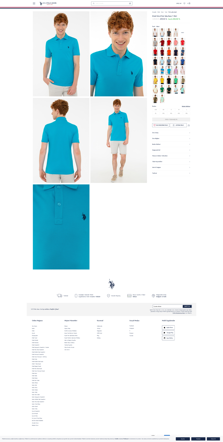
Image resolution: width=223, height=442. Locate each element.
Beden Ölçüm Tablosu (69, 342)
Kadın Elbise (35, 383)
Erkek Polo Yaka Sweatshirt (38, 350)
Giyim (162, 12)
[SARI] (155, 80)
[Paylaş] (189, 125)
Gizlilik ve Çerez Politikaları (70, 331)
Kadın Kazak (35, 406)
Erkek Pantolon (35, 342)
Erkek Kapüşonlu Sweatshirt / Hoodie (40, 347)
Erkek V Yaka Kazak (36, 364)
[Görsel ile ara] (130, 3)
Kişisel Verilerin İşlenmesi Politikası (72, 338)
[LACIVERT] (176, 51)
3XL (171, 113)
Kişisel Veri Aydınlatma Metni (71, 335)
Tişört (166, 12)
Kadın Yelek (34, 392)
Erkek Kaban (35, 378)
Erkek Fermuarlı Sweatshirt (38, 354)
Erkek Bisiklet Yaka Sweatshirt (38, 352)
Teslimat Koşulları (68, 345)
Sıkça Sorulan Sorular (69, 347)
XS (163, 109)
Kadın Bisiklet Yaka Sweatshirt (38, 399)
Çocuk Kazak (35, 413)
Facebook (132, 325)
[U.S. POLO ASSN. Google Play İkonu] (176, 333)
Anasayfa (154, 12)
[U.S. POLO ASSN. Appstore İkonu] (176, 327)
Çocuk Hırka (34, 416)
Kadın (33, 328)
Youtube (131, 335)
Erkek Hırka (34, 359)
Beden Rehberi (186, 106)
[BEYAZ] (155, 32)
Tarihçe (98, 328)
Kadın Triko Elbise (36, 404)
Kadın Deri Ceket (36, 394)
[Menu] (34, 3)
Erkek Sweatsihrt (35, 345)
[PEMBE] (182, 70)
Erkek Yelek (34, 376)
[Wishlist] (184, 3)
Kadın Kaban (35, 390)
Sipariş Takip (67, 328)
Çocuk (33, 333)
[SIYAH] (169, 80)
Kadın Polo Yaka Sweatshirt (38, 402)
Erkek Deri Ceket (35, 380)
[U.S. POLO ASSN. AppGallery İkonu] (176, 338)
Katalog (98, 338)
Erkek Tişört (34, 338)
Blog (98, 335)
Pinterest (131, 333)
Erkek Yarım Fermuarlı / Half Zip (39, 357)
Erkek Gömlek (35, 340)
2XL (163, 113)
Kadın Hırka (34, 409)
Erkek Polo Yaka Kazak (37, 368)
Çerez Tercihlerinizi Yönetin (70, 333)
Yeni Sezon (34, 326)
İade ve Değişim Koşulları (70, 340)
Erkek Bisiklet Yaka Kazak (37, 361)
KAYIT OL (187, 306)
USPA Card (99, 333)
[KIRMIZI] (162, 42)
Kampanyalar (35, 335)
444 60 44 (66, 350)
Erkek (158, 12)
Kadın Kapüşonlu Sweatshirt (38, 397)
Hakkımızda (99, 326)
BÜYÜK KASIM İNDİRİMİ (37, 420)
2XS (156, 109)
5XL (187, 113)
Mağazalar (99, 331)
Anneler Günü (35, 423)
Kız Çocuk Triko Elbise (37, 418)
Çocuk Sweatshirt (36, 411)
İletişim (66, 326)
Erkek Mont (34, 373)
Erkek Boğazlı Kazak (36, 366)
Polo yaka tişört (172, 12)
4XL (179, 113)
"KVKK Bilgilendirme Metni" (178, 313)
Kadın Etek (34, 385)
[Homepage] (48, 3)
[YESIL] (176, 80)
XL (156, 113)
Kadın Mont (34, 387)
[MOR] (176, 70)
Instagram (132, 328)
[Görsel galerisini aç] (61, 54)
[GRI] (169, 32)
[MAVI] (162, 61)
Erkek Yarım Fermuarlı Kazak (38, 371)
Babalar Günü (35, 425)
